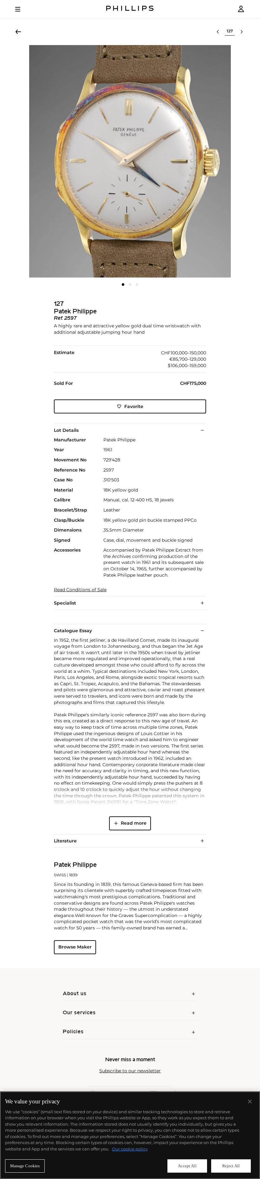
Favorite (133, 406)
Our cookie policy (130, 1148)
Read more (133, 823)
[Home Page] (130, 9)
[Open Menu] (22, 9)
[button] (130, 161)
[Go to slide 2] (130, 284)
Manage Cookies (25, 1165)
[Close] (250, 1102)
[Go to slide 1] (123, 284)
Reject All (231, 1165)
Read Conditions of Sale (80, 590)
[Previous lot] (217, 31)
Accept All (187, 1165)
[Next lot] (241, 31)
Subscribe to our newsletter (130, 1071)
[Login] (241, 9)
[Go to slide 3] (137, 284)
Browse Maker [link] (75, 947)
